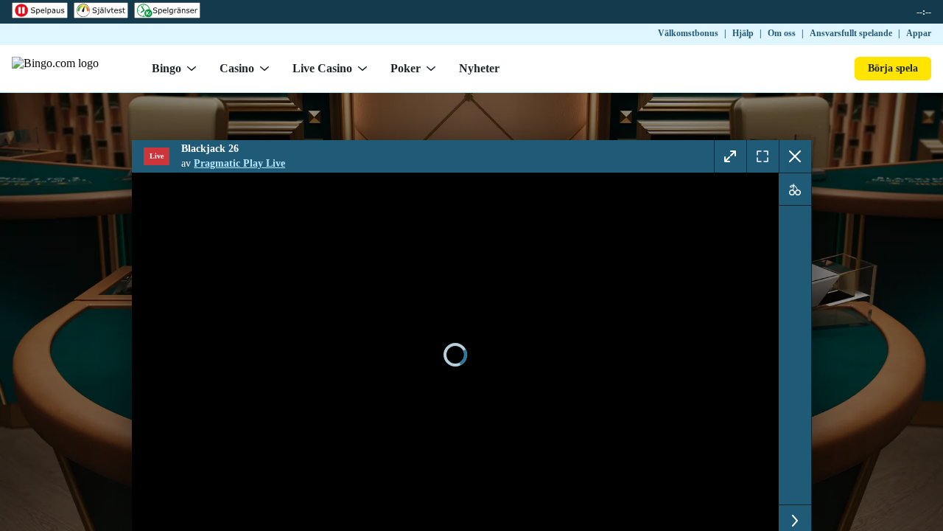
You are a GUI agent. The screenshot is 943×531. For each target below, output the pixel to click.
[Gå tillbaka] (795, 156)
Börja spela (893, 68)
